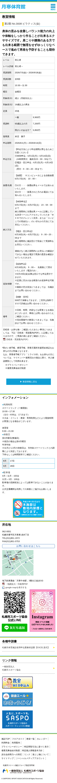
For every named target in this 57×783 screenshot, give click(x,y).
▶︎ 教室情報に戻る (28, 381)
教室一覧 (30, 739)
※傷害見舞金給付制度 (15, 368)
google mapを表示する (16, 587)
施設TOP (5, 739)
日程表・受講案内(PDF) (17, 339)
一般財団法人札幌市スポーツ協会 (11, 668)
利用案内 (16, 742)
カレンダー (42, 739)
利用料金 (5, 742)
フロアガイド (18, 739)
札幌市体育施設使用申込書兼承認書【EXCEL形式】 (26, 647)
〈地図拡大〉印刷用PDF (16, 584)
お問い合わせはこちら (28, 546)
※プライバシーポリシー (16, 365)
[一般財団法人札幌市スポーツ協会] (23, 771)
